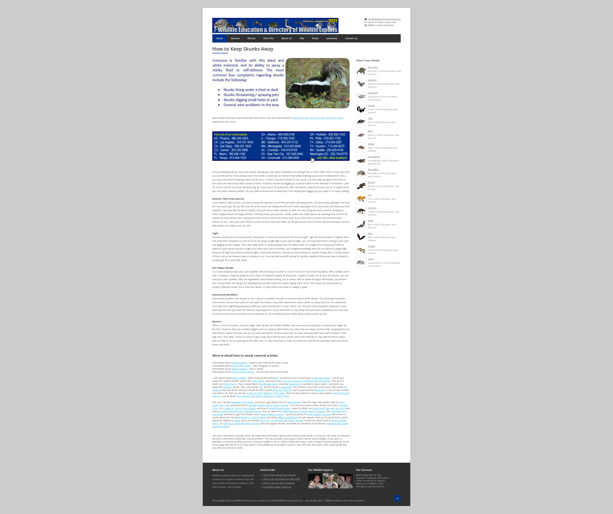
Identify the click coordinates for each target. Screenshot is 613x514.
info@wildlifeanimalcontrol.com (384, 19)
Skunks (371, 105)
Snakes (371, 246)
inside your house (321, 377)
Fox (370, 195)
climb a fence (230, 384)
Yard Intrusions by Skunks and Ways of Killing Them (263, 396)
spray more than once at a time (328, 408)
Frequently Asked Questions (277, 486)
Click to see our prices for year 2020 (281, 478)
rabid (237, 420)
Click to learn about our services (279, 474)
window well (294, 402)
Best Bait (320, 390)
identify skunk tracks (279, 408)
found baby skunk (268, 384)
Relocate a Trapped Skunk (251, 417)
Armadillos (373, 169)
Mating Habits (239, 377)
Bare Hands (258, 380)
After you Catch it (282, 390)
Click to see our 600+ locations (279, 482)
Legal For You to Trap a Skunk (239, 408)
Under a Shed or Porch (271, 414)
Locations (331, 38)
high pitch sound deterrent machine (241, 423)
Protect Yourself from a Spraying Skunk (240, 411)
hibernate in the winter (242, 402)
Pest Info (268, 38)
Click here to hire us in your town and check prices (317, 117)
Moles (371, 143)
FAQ (302, 38)
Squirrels (372, 80)
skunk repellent (239, 368)
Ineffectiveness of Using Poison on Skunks (303, 411)
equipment (294, 384)
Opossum (373, 92)
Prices (315, 38)
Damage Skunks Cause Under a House (268, 405)
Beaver (371, 182)
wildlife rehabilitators (287, 417)
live (277, 377)
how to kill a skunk (241, 365)
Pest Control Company (319, 414)
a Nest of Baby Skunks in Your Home (266, 393)
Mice (370, 131)
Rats (370, 118)
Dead (371, 259)
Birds (370, 220)
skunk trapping (239, 362)
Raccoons (373, 67)
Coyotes (372, 207)
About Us (286, 38)
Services (235, 38)
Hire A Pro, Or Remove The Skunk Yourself (281, 420)
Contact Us (351, 38)
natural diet (286, 387)
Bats (370, 233)
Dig (261, 387)
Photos (251, 38)
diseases (227, 387)
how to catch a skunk (243, 371)
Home (219, 38)
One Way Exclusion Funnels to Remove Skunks (306, 380)
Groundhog (374, 156)
